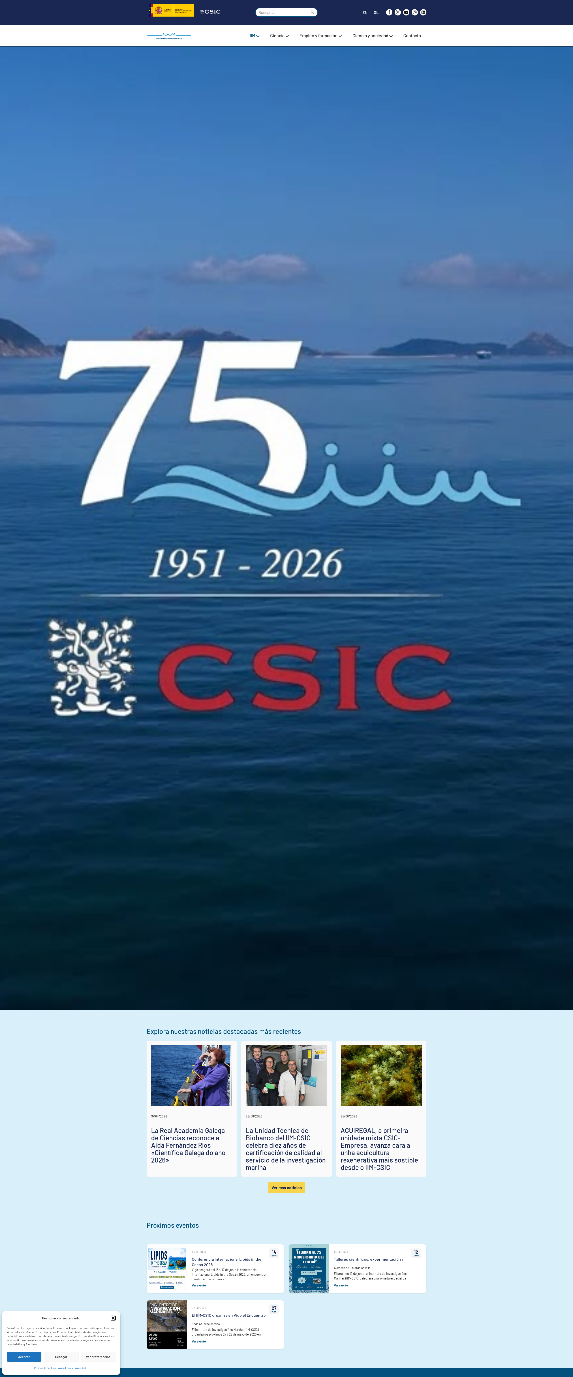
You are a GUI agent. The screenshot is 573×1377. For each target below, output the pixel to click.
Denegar (61, 1357)
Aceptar (24, 1357)
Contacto (412, 35)
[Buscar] (313, 12)
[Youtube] (406, 12)
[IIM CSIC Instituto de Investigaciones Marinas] (170, 35)
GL (376, 12)
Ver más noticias (287, 1187)
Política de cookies (45, 1367)
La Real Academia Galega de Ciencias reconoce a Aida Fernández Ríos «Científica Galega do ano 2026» (188, 1145)
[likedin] (423, 12)
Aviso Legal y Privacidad (72, 1367)
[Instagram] (415, 12)
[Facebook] (389, 12)
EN (365, 12)
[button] (113, 1318)
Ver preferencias (98, 1357)
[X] (398, 12)
